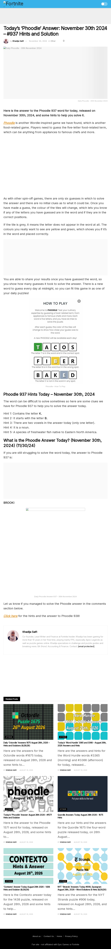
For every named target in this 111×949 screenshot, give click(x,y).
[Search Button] (97, 4)
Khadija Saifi (18, 41)
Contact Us (49, 936)
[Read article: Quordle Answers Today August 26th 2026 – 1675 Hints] (83, 794)
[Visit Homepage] (19, 4)
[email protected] (86, 646)
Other (53, 41)
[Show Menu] (91, 4)
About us (37, 936)
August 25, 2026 (26, 770)
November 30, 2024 (38, 41)
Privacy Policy (71, 936)
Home (59, 936)
